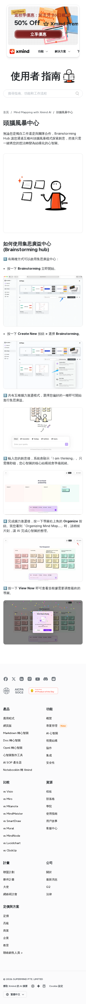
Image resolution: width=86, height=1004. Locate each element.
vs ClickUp (10, 850)
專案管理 (51, 725)
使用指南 (51, 813)
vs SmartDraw (12, 821)
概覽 (49, 718)
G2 (48, 886)
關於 (49, 872)
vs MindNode (11, 835)
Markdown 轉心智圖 (16, 733)
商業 (6, 930)
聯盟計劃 (8, 872)
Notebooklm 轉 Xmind (17, 769)
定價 (6, 915)
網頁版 (7, 725)
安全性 (50, 762)
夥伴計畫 (8, 879)
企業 (6, 938)
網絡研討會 (10, 894)
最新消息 (51, 879)
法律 (49, 894)
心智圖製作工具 (13, 755)
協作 (49, 748)
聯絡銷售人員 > (13, 952)
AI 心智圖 (52, 733)
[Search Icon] (43, 93)
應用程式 (8, 718)
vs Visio (8, 791)
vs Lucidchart (12, 843)
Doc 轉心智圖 (12, 740)
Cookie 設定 (56, 986)
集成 (49, 755)
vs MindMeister (13, 813)
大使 (6, 886)
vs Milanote (10, 806)
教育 (6, 945)
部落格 (50, 798)
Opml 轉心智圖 (12, 747)
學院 (49, 806)
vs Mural (8, 828)
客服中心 (51, 828)
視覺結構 (51, 740)
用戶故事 (51, 821)
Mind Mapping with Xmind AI (32, 112)
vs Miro (7, 798)
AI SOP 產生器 (12, 762)
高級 (6, 923)
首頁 (6, 112)
